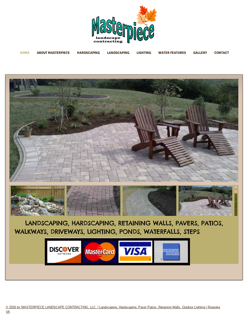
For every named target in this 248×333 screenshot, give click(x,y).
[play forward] (231, 201)
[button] (37, 201)
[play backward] (16, 201)
